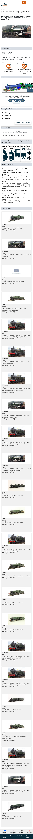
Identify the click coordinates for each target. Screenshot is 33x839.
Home (12, 836)
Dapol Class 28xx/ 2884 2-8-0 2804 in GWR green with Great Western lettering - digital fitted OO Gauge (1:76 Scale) (16, 656)
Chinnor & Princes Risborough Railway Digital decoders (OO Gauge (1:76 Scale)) (15, 176)
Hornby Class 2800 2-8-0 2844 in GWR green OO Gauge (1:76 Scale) (12, 628)
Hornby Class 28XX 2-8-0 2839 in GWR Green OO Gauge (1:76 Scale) (12, 708)
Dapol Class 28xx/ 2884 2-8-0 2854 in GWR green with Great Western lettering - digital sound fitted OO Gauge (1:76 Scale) (16, 442)
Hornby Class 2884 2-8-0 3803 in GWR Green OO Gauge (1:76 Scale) (12, 601)
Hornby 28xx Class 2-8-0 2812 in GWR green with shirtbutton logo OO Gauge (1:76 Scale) (14, 736)
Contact (19, 836)
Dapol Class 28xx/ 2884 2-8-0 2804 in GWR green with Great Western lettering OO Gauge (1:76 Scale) (16, 361)
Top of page (4, 836)
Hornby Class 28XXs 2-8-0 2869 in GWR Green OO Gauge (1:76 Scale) (13, 280)
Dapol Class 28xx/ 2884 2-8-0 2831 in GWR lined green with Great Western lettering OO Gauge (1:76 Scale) (16, 549)
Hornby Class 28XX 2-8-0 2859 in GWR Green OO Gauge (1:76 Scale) (12, 521)
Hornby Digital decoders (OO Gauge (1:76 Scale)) (16, 185)
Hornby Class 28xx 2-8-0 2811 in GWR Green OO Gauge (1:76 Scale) (12, 227)
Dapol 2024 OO (8, 70)
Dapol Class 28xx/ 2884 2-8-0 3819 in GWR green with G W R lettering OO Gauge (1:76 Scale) (16, 254)
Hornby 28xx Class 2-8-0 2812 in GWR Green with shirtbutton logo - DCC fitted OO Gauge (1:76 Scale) (14, 308)
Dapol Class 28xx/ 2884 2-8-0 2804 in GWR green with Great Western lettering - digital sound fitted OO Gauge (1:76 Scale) (16, 683)
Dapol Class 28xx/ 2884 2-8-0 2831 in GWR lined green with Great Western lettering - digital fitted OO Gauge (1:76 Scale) (16, 335)
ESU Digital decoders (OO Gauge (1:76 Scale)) (15, 183)
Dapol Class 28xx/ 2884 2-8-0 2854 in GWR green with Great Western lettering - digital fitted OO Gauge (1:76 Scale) (16, 388)
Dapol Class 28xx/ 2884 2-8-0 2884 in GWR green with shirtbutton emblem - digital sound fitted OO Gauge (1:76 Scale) (16, 790)
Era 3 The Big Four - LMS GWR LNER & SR (14, 135)
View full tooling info (23, 122)
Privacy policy (28, 836)
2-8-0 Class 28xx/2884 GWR (24, 71)
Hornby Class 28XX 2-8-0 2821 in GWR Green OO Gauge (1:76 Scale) (12, 494)
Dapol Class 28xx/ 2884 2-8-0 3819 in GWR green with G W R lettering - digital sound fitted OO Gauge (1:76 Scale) (16, 468)
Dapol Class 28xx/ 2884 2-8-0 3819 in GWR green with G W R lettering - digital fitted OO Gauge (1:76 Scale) (16, 415)
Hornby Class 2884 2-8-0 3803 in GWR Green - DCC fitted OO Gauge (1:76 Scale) (16, 575)
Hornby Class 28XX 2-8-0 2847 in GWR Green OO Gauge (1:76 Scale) (12, 815)
